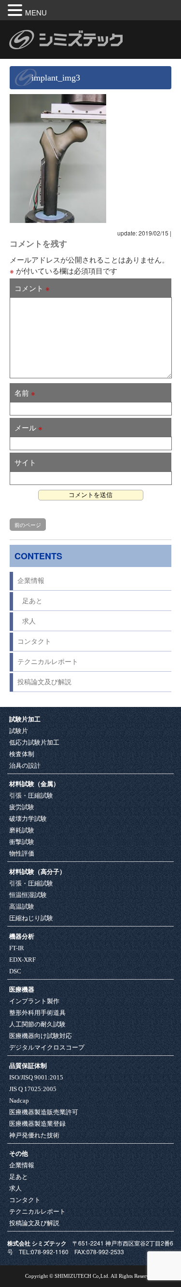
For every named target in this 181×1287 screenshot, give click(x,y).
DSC (15, 971)
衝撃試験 (21, 841)
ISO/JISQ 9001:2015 (36, 1077)
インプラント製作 (34, 1001)
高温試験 (21, 906)
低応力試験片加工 (34, 742)
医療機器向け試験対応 (40, 1035)
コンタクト (34, 641)
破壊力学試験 (28, 818)
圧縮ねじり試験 (31, 918)
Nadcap (19, 1100)
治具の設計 (25, 765)
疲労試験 (21, 807)
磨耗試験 (21, 830)
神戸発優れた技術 (34, 1135)
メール (28, 427)
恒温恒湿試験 (28, 895)
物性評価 (21, 853)
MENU (36, 12)
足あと (32, 601)
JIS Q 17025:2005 (32, 1089)
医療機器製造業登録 (37, 1123)
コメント (32, 288)
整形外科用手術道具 (37, 1012)
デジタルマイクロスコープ (46, 1047)
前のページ (27, 524)
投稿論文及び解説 (44, 682)
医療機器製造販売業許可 (43, 1112)
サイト (25, 462)
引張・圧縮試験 (31, 795)
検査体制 (21, 754)
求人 (29, 621)
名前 (24, 392)
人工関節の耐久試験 (37, 1024)
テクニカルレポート (47, 661)
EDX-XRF (22, 959)
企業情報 (30, 580)
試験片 (18, 730)
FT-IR (16, 948)
